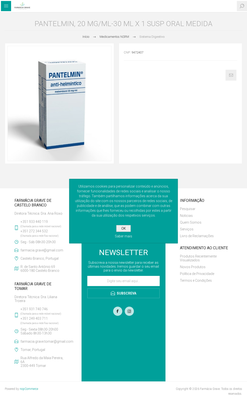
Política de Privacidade (197, 274)
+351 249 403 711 (34, 318)
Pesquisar (187, 209)
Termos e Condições (196, 280)
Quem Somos (190, 222)
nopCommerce (29, 389)
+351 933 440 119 (34, 222)
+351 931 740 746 (34, 309)
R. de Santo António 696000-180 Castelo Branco (40, 268)
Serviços (186, 229)
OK (123, 228)
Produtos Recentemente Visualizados (198, 258)
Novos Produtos (193, 267)
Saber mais (123, 236)
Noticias (186, 216)
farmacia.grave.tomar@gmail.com (44, 341)
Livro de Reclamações (197, 236)
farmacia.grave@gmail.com (42, 250)
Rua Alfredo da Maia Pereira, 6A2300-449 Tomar (42, 362)
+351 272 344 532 (34, 231)
